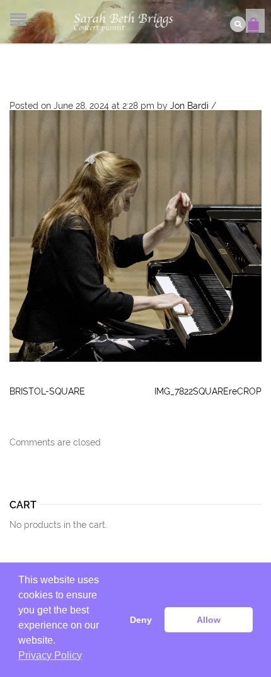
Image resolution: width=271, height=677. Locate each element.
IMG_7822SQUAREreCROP (208, 391)
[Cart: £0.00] (255, 19)
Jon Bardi (189, 106)
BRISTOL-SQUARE (47, 391)
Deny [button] (141, 620)
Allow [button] (209, 620)
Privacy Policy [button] (50, 655)
